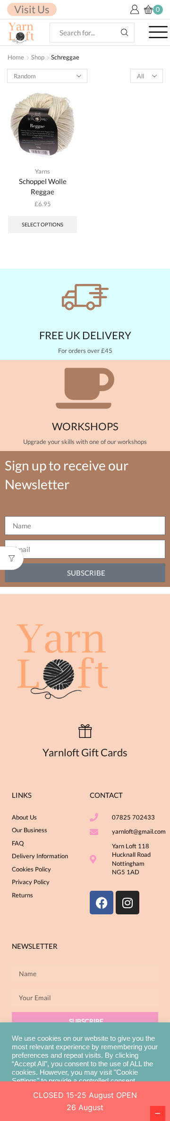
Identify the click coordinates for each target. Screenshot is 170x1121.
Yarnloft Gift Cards (85, 752)
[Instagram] (127, 902)
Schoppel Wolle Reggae (43, 186)
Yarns (42, 171)
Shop (37, 57)
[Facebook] (101, 902)
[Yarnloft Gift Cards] (85, 731)
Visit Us (32, 9)
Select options (42, 224)
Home (16, 57)
